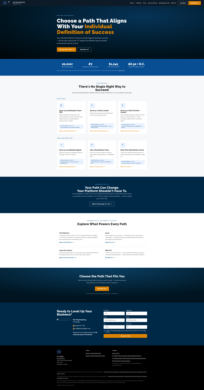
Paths (131, 3)
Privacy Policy (116, 330)
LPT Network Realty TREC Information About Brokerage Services (129, 358)
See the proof (122, 70)
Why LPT (173, 3)
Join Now (183, 3)
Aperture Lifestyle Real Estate (93, 353)
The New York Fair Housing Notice (111, 372)
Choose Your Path (65, 49)
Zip (104, 324)
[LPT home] (5, 3)
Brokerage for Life (164, 3)
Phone (127, 317)
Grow (144, 3)
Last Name (128, 310)
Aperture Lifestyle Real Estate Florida (95, 356)
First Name (106, 310)
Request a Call (125, 336)
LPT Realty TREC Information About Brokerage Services (126, 356)
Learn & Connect (152, 3)
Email (105, 317)
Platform (138, 3)
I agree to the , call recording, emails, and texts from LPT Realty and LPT (126, 331)
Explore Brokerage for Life (101, 204)
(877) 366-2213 (61, 358)
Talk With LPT (194, 3)
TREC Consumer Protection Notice (121, 361)
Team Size (128, 324)
